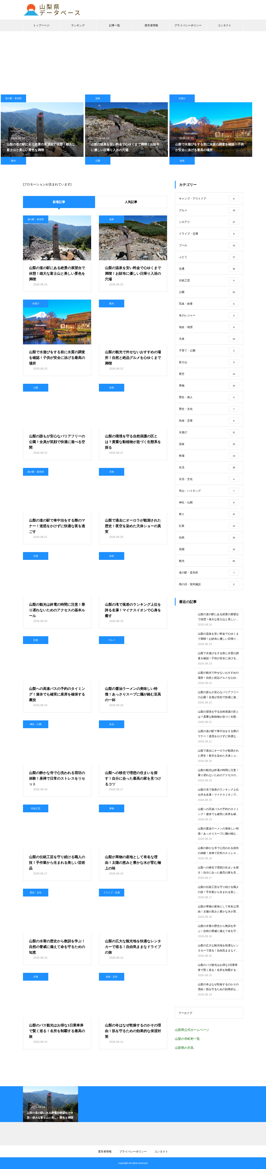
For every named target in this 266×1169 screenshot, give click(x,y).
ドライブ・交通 (111, 892)
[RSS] (26, 1163)
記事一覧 (114, 25)
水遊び (182, 98)
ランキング (78, 25)
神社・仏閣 (35, 724)
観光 (13, 160)
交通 (35, 556)
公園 (97, 160)
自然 (182, 160)
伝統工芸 (35, 808)
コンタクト (224, 25)
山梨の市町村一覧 (187, 1038)
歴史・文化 (35, 892)
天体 (111, 471)
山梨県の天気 (184, 1047)
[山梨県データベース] (52, 10)
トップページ (41, 25)
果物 (111, 808)
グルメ (111, 640)
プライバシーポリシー (188, 25)
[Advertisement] (133, 60)
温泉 (97, 98)
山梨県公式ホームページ (192, 1029)
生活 (111, 724)
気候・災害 (111, 976)
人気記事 (131, 202)
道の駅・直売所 (13, 98)
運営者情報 (151, 25)
